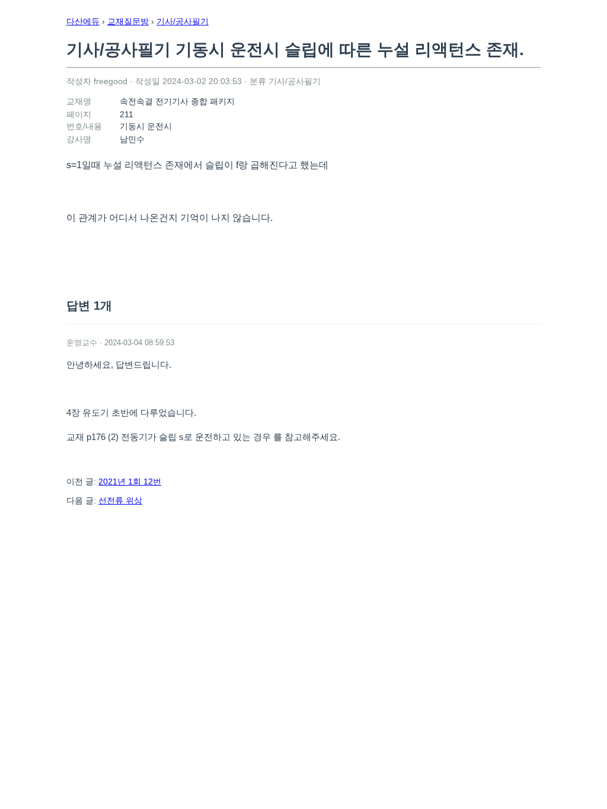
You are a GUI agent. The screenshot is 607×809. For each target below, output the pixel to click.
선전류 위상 (120, 500)
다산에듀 (83, 21)
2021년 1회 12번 (129, 481)
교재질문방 (128, 21)
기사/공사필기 (182, 21)
